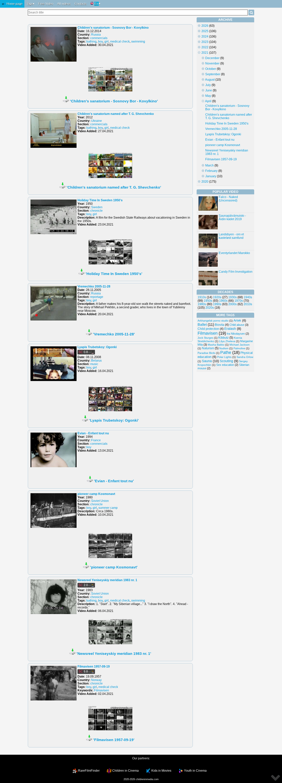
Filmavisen (101, 690)
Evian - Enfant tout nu (93, 433)
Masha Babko (216, 344)
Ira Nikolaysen (236, 333)
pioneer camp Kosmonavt (96, 494)
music (94, 364)
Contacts (80, 3)
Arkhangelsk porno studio (213, 320)
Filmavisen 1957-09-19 (94, 666)
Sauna (207, 361)
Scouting (226, 361)
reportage (96, 296)
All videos (64, 3)
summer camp (108, 507)
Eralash (230, 329)
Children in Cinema (125, 770)
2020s (209, 307)
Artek (237, 320)
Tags (29, 3)
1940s (248, 297)
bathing (91, 41)
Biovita (219, 324)
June (208, 90)
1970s (238, 300)
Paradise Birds (206, 352)
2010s (248, 304)
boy (100, 41)
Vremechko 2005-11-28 (94, 286)
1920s (217, 297)
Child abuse (236, 324)
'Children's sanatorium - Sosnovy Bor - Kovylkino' (114, 101)
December (212, 58)
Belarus (96, 360)
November (212, 63)
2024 (204, 36)
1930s (232, 297)
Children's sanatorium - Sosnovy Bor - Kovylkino (113, 27)
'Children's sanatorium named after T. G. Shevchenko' (114, 187)
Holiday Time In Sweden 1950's (100, 200)
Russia (96, 34)
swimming (138, 41)
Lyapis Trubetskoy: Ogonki (97, 347)
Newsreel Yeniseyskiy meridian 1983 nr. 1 (107, 580)
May (208, 95)
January (210, 176)
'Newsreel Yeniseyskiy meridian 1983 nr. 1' (114, 654)
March (209, 165)
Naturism (208, 348)
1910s (202, 297)
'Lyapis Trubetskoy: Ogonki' (114, 420)
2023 (204, 41)
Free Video (45, 3)
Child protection (208, 328)
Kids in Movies (161, 770)
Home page (14, 3)
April (208, 101)
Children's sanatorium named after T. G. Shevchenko (116, 113)
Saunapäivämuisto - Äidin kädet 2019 (232, 217)
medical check (120, 41)
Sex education (225, 364)
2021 (204, 52)
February (211, 170)
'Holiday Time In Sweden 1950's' (114, 274)
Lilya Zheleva (227, 341)
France (96, 440)
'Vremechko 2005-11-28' (114, 334)
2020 (204, 181)
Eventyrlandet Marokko (234, 253)
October (210, 68)
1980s (202, 304)
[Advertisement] (225, 431)
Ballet (202, 325)
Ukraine (96, 120)
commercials (98, 38)
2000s (232, 304)
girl (106, 41)
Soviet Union (100, 500)
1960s (223, 300)
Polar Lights (224, 356)
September (212, 74)
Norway (96, 680)
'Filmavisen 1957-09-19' (113, 740)
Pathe (225, 352)
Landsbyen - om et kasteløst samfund (231, 236)
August (210, 79)
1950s (208, 300)
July (208, 85)
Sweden (96, 207)
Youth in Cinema (195, 770)
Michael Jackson (239, 344)
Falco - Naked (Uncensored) (228, 198)
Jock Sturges (205, 337)
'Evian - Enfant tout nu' (114, 481)
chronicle (96, 210)
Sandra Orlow (245, 356)
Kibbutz (223, 337)
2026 (204, 25)
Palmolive (239, 348)
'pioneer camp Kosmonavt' (114, 567)
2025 (204, 31)
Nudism (223, 348)
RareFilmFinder (89, 770)
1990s (217, 304)
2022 (204, 47)
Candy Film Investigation (235, 271)
